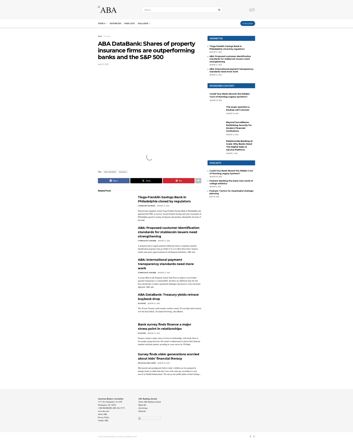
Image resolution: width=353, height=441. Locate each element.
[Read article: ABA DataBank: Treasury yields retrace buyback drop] (116, 305)
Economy (107, 36)
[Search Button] (220, 9)
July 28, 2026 (214, 197)
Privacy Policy (103, 417)
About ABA (102, 414)
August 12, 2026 (232, 134)
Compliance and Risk (147, 241)
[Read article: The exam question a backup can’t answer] (216, 111)
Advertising (142, 408)
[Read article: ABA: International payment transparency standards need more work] (116, 270)
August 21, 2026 (163, 206)
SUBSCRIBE (248, 23)
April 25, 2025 (103, 64)
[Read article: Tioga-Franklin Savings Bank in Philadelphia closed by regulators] (116, 208)
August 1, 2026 (232, 153)
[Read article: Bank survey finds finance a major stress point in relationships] (116, 335)
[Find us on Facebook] (250, 436)
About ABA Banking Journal (149, 401)
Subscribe (142, 411)
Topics (101, 23)
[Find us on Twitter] (254, 436)
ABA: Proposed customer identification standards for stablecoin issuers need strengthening (169, 232)
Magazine (143, 23)
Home (100, 36)
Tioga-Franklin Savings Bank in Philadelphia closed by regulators (227, 47)
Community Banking (147, 206)
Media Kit (142, 405)
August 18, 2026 (232, 113)
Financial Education (147, 363)
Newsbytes (115, 23)
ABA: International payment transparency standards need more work (166, 264)
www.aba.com (103, 411)
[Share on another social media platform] (198, 180)
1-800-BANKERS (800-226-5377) (111, 408)
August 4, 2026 (215, 187)
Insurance (123, 171)
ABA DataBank (110, 171)
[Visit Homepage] (117, 10)
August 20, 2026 (163, 363)
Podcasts (129, 23)
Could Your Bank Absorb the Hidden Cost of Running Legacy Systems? (231, 172)
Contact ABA (103, 420)
